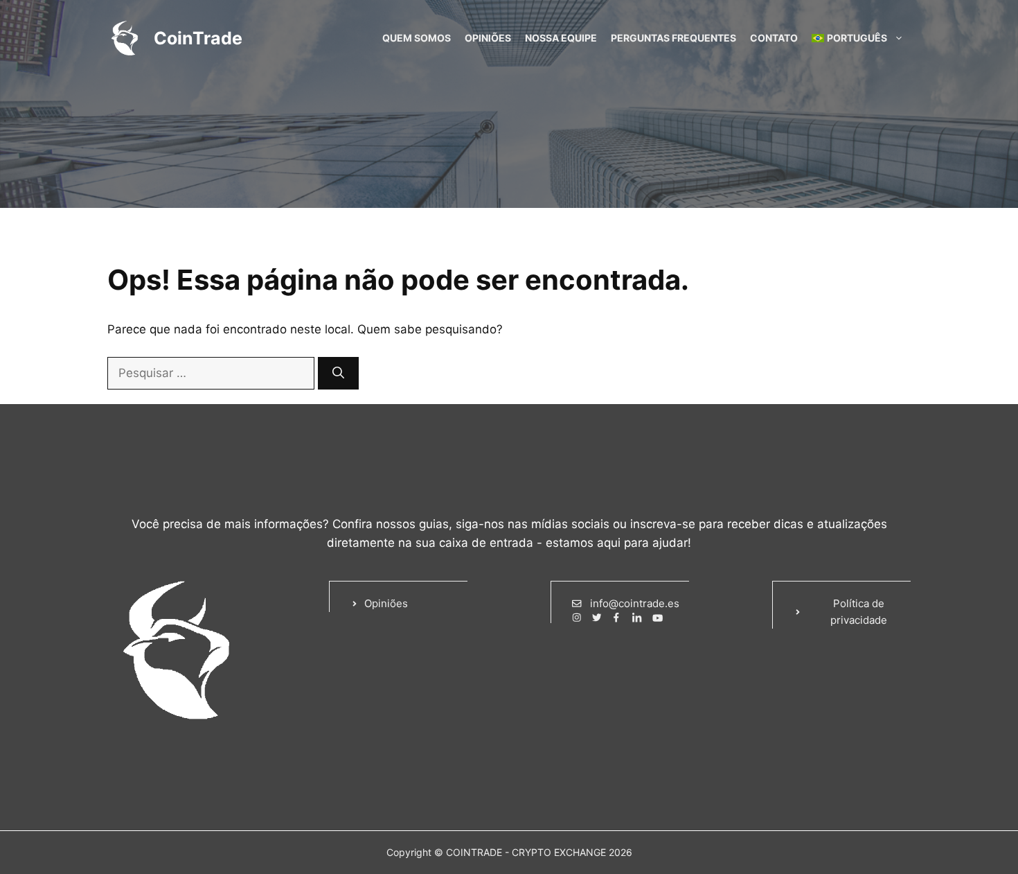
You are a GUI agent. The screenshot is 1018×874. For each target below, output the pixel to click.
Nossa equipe (561, 38)
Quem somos (416, 38)
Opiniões (488, 38)
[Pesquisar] (338, 373)
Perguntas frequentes (673, 38)
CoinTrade (198, 38)
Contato (774, 38)
